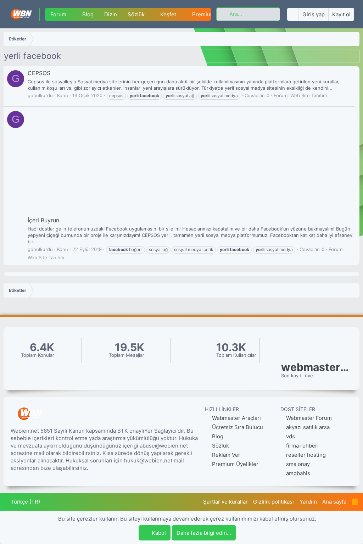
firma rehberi (302, 445)
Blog (88, 14)
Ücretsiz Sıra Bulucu (237, 427)
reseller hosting (306, 454)
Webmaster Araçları (236, 418)
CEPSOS (39, 73)
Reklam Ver (225, 454)
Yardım (308, 501)
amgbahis (298, 473)
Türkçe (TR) (24, 501)
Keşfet (168, 14)
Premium (203, 14)
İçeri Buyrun (43, 220)
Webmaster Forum (309, 418)
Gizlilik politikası (273, 501)
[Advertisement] (191, 163)
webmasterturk (316, 367)
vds (290, 436)
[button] (72, 14)
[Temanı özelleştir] (292, 14)
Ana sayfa (334, 501)
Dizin (110, 14)
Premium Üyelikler (234, 464)
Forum (58, 14)
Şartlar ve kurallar (225, 501)
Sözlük (136, 14)
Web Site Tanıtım (308, 95)
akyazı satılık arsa (308, 427)
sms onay (298, 464)
